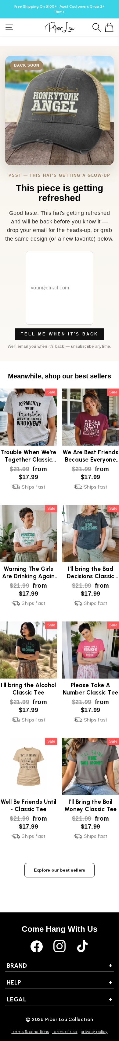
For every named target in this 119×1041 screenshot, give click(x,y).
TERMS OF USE (65, 1031)
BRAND (59, 965)
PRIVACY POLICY (94, 1031)
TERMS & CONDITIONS (30, 1031)
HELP (59, 982)
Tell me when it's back (59, 334)
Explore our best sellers (59, 870)
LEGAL (59, 999)
